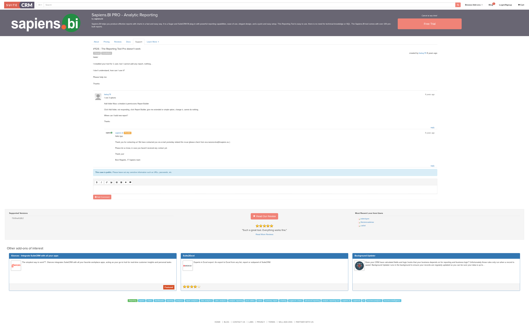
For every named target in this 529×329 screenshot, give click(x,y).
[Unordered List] (116, 182)
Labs (251, 322)
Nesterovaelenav (367, 222)
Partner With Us (304, 322)
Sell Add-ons (285, 322)
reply (432, 128)
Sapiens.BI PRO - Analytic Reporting (125, 14)
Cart (522, 5)
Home (217, 322)
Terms (271, 322)
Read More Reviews (264, 234)
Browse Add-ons (473, 5)
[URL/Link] (106, 182)
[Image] (111, 182)
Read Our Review (266, 216)
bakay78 (422, 53)
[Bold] (97, 182)
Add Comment (103, 197)
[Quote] (130, 182)
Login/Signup (505, 5)
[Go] (458, 4)
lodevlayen (364, 219)
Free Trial (429, 23)
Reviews (118, 42)
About (96, 42)
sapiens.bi (98, 19)
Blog (491, 4)
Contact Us (239, 322)
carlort (363, 226)
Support (138, 42)
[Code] (125, 182)
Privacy (261, 322)
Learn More (152, 42)
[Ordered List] (121, 182)
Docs (128, 42)
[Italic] (101, 182)
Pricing (107, 42)
